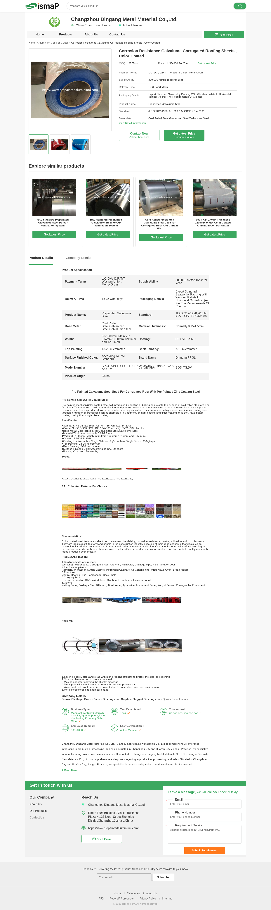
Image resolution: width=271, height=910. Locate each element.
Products (65, 34)
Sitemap (167, 898)
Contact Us (117, 34)
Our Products (38, 810)
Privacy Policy (148, 898)
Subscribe (163, 877)
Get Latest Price (207, 63)
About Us (91, 34)
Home (40, 34)
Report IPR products (122, 898)
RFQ (101, 898)
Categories (133, 893)
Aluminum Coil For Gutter (54, 42)
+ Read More (69, 770)
